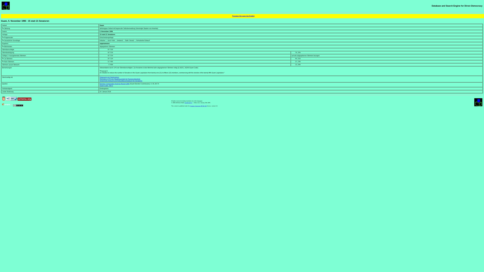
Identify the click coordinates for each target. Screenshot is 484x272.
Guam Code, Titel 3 (106, 86)
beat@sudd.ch (188, 102)
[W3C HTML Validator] (4, 100)
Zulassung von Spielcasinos (109, 77)
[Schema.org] (24, 100)
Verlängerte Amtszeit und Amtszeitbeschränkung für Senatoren (121, 81)
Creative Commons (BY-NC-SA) (198, 106)
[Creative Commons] (18, 106)
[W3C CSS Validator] (11, 100)
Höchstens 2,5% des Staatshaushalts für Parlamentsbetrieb (120, 79)
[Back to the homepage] (6, 9)
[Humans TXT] (7, 106)
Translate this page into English (243, 16)
